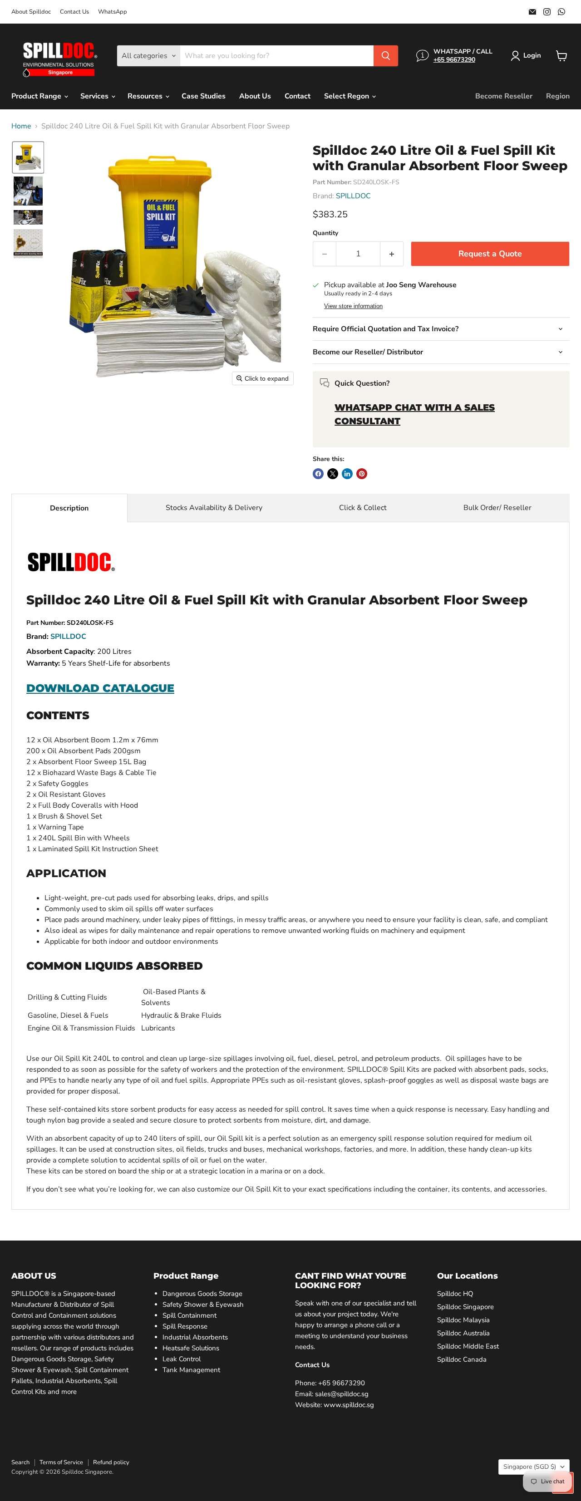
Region (558, 96)
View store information (353, 306)
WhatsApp (112, 12)
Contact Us (74, 12)
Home (21, 126)
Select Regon (347, 96)
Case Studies (204, 96)
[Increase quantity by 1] (392, 253)
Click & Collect (363, 508)
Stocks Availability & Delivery (214, 508)
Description (69, 508)
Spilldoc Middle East (468, 1346)
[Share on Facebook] (318, 473)
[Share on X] (332, 473)
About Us (255, 96)
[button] (528, 55)
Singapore (529, 1466)
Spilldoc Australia (463, 1333)
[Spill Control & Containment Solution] (71, 571)
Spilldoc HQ (455, 1293)
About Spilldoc (31, 12)
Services (95, 96)
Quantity (325, 233)
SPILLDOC (353, 196)
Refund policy (111, 1462)
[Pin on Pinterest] (361, 473)
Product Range (37, 96)
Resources (146, 96)
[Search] (386, 55)
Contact (297, 96)
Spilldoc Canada (462, 1359)
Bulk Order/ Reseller (497, 508)
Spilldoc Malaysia (463, 1319)
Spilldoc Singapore (465, 1306)
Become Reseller (503, 96)
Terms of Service (61, 1462)
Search (20, 1462)
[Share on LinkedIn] (347, 473)
